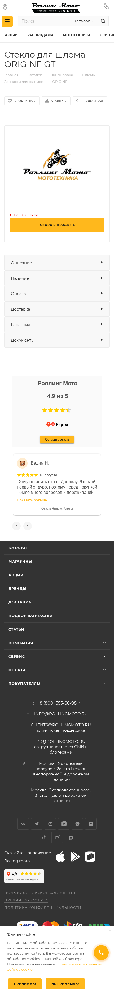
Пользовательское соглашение (41, 893)
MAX (70, 837)
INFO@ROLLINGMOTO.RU (61, 713)
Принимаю (25, 984)
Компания (20, 643)
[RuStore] (90, 856)
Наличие (20, 278)
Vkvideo (63, 824)
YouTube (50, 824)
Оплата (18, 293)
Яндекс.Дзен (91, 824)
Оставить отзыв (57, 439)
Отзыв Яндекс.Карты (57, 508)
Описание (21, 262)
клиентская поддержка (61, 727)
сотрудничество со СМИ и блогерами (61, 747)
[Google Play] (75, 856)
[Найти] (102, 21)
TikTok (43, 837)
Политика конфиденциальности (42, 907)
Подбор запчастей (30, 615)
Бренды (17, 588)
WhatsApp (77, 824)
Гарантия (20, 324)
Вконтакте (23, 824)
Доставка (20, 309)
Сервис (16, 656)
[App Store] (60, 856)
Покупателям (24, 683)
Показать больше (32, 500)
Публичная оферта (26, 900)
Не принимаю (65, 984)
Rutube (57, 837)
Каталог (18, 548)
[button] (45, 410)
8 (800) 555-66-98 (58, 703)
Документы (22, 340)
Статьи (16, 629)
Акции (16, 575)
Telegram (36, 824)
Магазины (20, 561)
